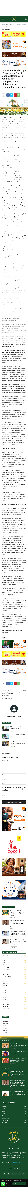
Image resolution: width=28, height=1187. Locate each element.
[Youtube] (23, 1173)
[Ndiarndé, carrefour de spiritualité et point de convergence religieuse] (5, 728)
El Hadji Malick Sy (5, 730)
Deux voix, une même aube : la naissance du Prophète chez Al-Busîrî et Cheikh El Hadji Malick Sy (18, 933)
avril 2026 (5, 1030)
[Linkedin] (12, 1173)
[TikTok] (15, 1173)
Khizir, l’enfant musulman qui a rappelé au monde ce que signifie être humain (18, 743)
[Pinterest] (15, 95)
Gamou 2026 (4, 738)
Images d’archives (21, 692)
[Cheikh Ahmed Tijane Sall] (14, 708)
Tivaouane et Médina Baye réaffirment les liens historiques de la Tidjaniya (18, 1045)
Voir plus (13, 947)
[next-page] (5, 749)
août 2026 (5, 1021)
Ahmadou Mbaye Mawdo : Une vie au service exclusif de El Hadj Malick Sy (18, 941)
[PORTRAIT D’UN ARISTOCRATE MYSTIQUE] (5, 1053)
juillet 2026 (5, 1023)
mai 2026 (4, 1028)
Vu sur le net (7, 29)
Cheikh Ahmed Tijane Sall (14, 716)
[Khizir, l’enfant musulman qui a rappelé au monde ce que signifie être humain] (5, 743)
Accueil (3, 24)
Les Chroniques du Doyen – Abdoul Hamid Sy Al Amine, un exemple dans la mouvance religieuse (7, 695)
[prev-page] (3, 749)
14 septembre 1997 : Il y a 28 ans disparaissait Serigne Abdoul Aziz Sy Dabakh (18, 1060)
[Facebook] (8, 95)
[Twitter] (11, 95)
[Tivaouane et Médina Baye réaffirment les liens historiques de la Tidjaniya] (5, 1045)
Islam (7, 24)
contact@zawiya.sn (15, 1162)
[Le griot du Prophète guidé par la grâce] (5, 736)
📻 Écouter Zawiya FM (19, 1183)
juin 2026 (4, 1025)
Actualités (4, 745)
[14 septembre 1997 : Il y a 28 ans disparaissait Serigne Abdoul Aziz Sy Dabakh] (5, 1060)
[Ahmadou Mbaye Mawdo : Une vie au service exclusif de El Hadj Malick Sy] (5, 941)
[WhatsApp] (18, 95)
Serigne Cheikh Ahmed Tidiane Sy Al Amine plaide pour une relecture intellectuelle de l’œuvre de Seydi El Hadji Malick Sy (17, 923)
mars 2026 (5, 1032)
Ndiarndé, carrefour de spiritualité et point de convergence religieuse (16, 728)
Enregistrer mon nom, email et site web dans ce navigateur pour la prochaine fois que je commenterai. (14, 788)
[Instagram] (8, 1173)
